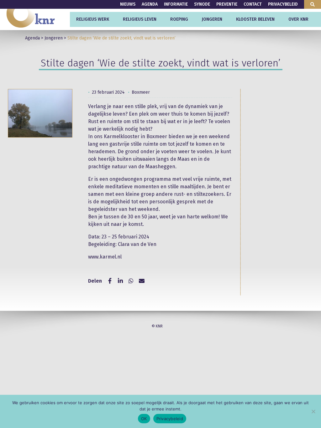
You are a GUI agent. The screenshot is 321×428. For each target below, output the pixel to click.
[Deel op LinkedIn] (120, 281)
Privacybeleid (283, 4)
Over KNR (298, 19)
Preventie (226, 4)
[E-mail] (141, 281)
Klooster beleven (255, 19)
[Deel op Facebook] (109, 281)
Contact (253, 4)
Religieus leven (139, 19)
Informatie (176, 4)
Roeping (179, 19)
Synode (202, 4)
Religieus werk (92, 19)
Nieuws (127, 4)
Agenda (150, 4)
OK (144, 418)
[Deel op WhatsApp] (131, 281)
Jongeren (212, 19)
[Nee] (313, 411)
